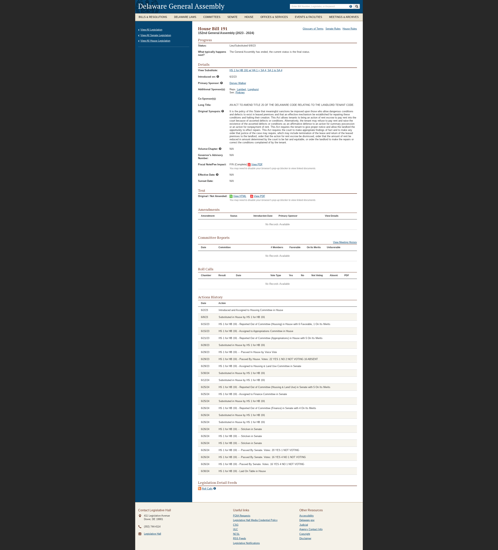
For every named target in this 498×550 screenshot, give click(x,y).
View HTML (239, 196)
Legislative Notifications (246, 543)
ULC (235, 529)
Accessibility (306, 515)
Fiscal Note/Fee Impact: (212, 164)
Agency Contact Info (311, 529)
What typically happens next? (212, 53)
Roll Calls (207, 488)
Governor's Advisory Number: (210, 157)
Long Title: (204, 104)
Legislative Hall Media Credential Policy (255, 520)
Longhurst (253, 89)
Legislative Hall (152, 533)
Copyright (304, 533)
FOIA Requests (241, 515)
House (249, 17)
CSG (235, 524)
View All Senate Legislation (155, 35)
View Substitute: (208, 70)
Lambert (241, 89)
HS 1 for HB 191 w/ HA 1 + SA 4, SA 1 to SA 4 (256, 70)
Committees (211, 17)
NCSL (236, 533)
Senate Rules (333, 28)
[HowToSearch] (351, 6)
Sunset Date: (205, 181)
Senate (232, 17)
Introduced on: (207, 76)
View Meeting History (345, 242)
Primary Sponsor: (209, 83)
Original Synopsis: (209, 111)
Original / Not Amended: (212, 196)
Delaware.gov (307, 520)
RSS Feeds (239, 538)
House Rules (350, 28)
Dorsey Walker (238, 83)
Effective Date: (207, 174)
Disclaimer (305, 538)
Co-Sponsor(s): (207, 98)
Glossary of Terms (313, 28)
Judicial (303, 524)
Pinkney (240, 92)
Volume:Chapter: (208, 148)
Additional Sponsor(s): (211, 89)
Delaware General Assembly (181, 6)
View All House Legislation (155, 40)
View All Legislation (151, 29)
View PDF (257, 164)
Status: (202, 45)
